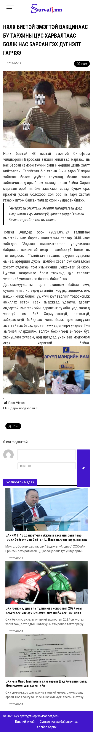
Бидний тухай (25, 721)
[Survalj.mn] (46, 9)
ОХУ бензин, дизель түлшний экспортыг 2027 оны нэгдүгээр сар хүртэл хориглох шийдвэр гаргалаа (43, 610)
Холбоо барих (46, 727)
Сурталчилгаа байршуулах (59, 721)
